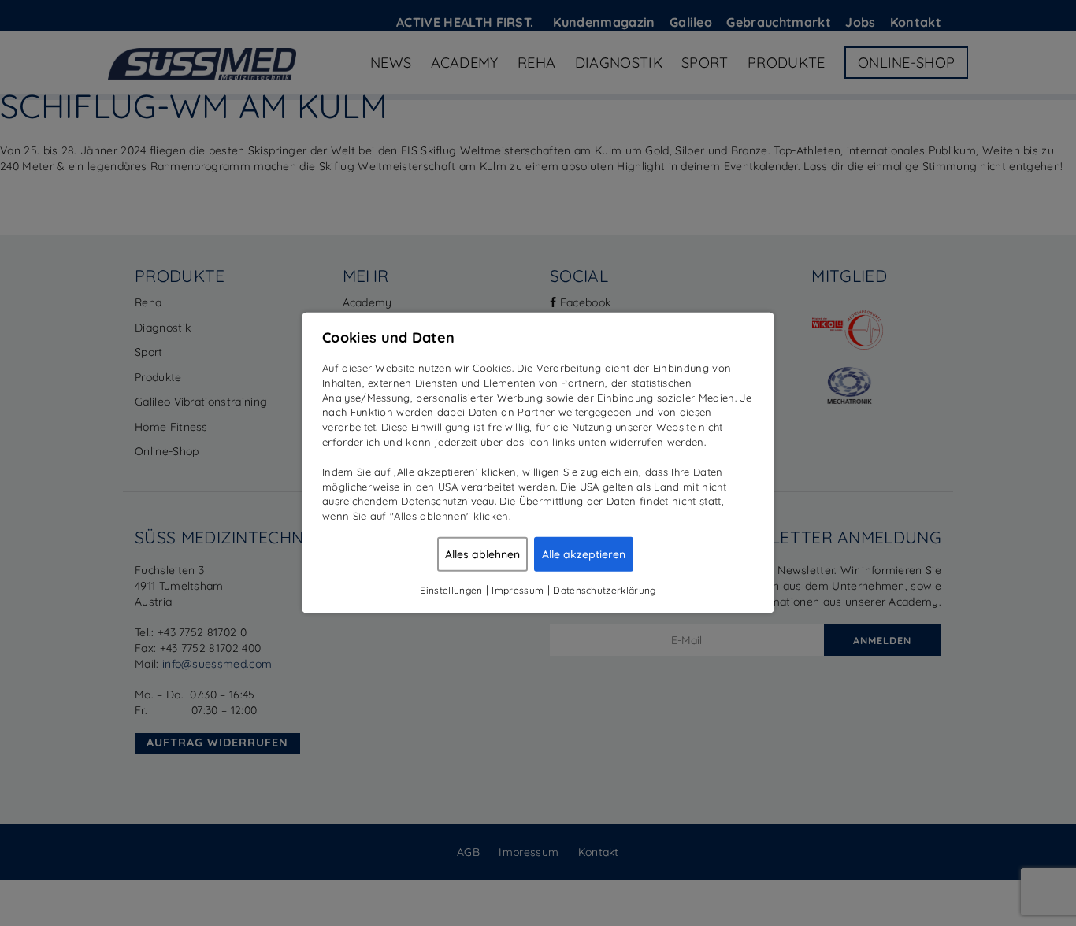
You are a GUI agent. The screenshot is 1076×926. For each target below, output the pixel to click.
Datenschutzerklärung (604, 590)
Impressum (518, 590)
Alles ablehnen (482, 554)
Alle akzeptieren (583, 554)
